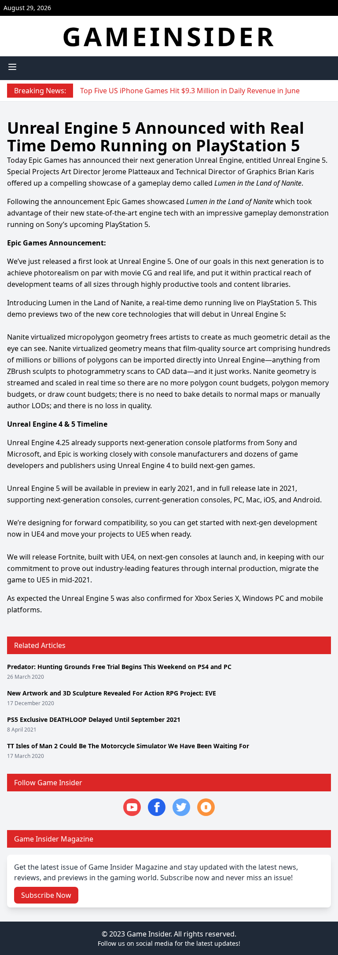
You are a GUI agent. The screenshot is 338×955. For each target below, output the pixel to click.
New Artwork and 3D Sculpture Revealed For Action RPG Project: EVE (111, 693)
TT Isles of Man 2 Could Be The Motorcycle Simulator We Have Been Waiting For (128, 746)
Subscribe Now (46, 895)
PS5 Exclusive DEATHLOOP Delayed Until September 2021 (93, 719)
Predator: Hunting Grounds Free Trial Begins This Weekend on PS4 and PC (119, 666)
